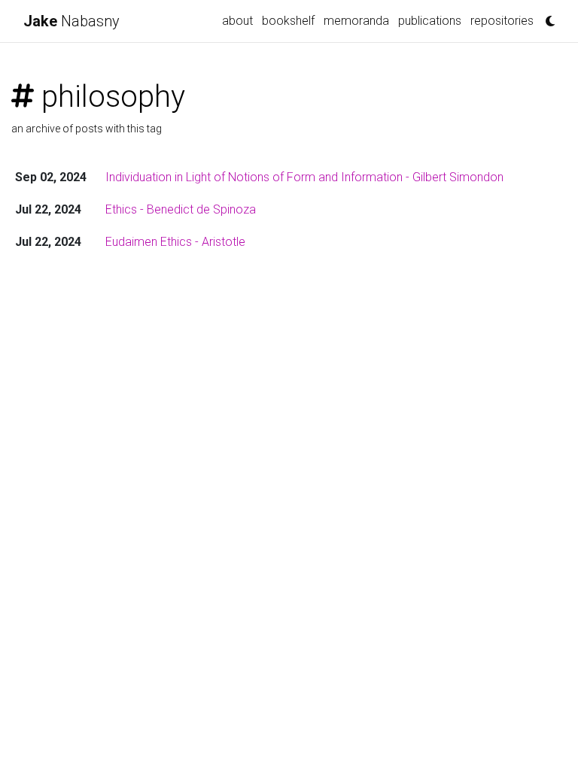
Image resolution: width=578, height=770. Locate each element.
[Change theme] (546, 16)
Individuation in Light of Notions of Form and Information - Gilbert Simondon (304, 177)
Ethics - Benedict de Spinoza (180, 209)
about (237, 21)
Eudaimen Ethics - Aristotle (175, 242)
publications (429, 21)
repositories (502, 21)
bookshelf (288, 21)
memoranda (356, 21)
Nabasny (71, 21)
